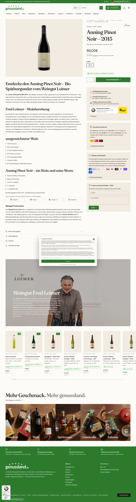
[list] (68, 451)
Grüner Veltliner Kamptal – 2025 (69, 358)
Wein (23, 13)
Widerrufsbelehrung (77, 495)
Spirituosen (31, 13)
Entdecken (69, 13)
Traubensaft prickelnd (32, 356)
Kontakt (29, 495)
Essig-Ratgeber (69, 479)
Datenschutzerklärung (66, 495)
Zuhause (60, 13)
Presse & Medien (105, 472)
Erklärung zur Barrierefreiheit (90, 495)
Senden (93, 207)
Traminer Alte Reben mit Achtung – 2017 (90, 358)
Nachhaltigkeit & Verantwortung (109, 469)
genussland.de (15, 495)
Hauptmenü (101, 20)
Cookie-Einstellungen (103, 495)
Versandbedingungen (54, 495)
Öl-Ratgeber (68, 482)
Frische (16, 13)
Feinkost (8, 13)
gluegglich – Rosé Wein (52, 356)
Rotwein (112, 20)
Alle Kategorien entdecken (13, 400)
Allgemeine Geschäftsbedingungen (40, 495)
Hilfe (107, 1)
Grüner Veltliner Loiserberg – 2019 (109, 358)
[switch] (6, 498)
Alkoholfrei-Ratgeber (71, 485)
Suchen (67, 477)
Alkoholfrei (41, 13)
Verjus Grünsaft (10, 356)
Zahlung (67, 469)
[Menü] (9, 486)
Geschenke (51, 13)
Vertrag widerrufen (123, 495)
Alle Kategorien (91, 20)
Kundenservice (69, 467)
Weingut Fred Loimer (94, 26)
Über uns (94, 116)
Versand (95, 55)
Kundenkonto (69, 474)
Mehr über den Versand (98, 146)
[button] (128, 8)
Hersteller (79, 13)
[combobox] (92, 8)
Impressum (23, 495)
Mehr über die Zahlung (96, 177)
